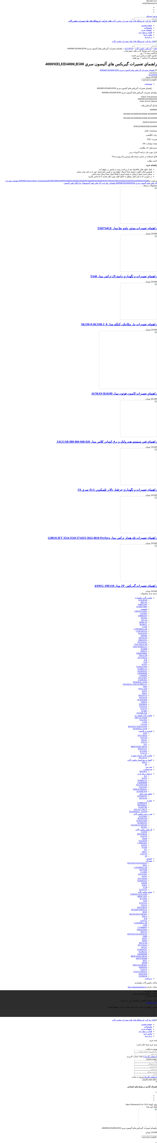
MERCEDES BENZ (139, 747)
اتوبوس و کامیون (145, 731)
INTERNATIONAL (139, 910)
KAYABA (143, 816)
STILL (144, 885)
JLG (145, 776)
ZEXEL (144, 827)
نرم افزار (148, 978)
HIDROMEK (141, 653)
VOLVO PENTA (140, 972)
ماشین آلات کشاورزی (143, 715)
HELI (145, 865)
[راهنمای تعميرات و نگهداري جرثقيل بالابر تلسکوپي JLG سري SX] (138, 484)
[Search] (133, 19)
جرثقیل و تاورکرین (144, 774)
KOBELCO (142, 669)
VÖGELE (143, 706)
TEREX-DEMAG (140, 789)
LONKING (142, 680)
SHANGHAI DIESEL (138, 914)
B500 (50, 181)
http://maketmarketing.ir (137, 987)
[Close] (156, 1142)
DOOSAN (143, 638)
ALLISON (128, 48)
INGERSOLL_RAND (138, 812)
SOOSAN (143, 698)
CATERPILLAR (140, 629)
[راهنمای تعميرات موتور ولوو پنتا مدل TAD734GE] (138, 223)
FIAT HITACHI (140, 644)
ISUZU (144, 740)
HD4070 (105, 181)
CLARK (143, 872)
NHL (145, 686)
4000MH (22, 181)
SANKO (143, 613)
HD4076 (112, 181)
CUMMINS (142, 927)
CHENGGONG (140, 611)
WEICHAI (143, 974)
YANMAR (142, 976)
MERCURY (142, 896)
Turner (144, 838)
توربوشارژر (147, 769)
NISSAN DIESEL (140, 965)
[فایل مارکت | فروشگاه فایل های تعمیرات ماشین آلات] (134, 41)
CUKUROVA (141, 631)
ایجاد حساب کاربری (149, 1079)
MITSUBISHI (141, 958)
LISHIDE (143, 675)
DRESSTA (142, 640)
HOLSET (143, 771)
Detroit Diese (142, 930)
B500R (67, 181)
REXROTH (142, 818)
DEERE (144, 636)
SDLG (144, 693)
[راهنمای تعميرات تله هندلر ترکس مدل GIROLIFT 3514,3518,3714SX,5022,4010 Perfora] (138, 532)
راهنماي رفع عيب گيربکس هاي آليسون (100, 183)
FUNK (144, 847)
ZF (146, 764)
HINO (144, 941)
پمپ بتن (148, 767)
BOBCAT (143, 622)
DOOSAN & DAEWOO (137, 863)
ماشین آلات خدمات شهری (141, 755)
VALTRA (143, 720)
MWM (144, 963)
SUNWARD (142, 700)
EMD (145, 936)
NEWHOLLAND (140, 682)
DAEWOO (142, 633)
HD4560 (119, 181)
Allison (29, 181)
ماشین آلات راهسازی (143, 598)
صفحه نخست (146, 25)
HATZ (144, 938)
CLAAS (144, 724)
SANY (144, 691)
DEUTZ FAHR (141, 718)
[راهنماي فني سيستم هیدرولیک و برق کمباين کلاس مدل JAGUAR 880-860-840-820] (138, 436)
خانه (155, 48)
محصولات (148, 28)
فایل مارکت (81, 183)
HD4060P (81, 181)
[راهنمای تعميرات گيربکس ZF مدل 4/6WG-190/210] (138, 581)
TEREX (144, 702)
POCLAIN (142, 689)
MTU (145, 961)
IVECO (144, 742)
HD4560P (127, 181)
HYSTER (143, 870)
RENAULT (142, 749)
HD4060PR (89, 181)
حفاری (149, 801)
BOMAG (143, 624)
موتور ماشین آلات (145, 892)
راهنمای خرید (146, 30)
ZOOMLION (142, 713)
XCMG (144, 711)
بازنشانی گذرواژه (150, 1056)
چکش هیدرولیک (145, 794)
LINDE (144, 883)
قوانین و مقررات (145, 32)
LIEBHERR (142, 673)
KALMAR (142, 600)
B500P (55, 181)
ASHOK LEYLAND (138, 894)
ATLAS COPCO (140, 809)
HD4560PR (135, 181)
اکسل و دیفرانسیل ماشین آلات (139, 760)
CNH (145, 925)
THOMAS (143, 704)
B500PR (61, 181)
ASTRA (144, 618)
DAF (145, 733)
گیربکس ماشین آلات (143, 48)
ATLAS (144, 620)
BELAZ (144, 602)
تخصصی (143, 609)
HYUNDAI (142, 658)
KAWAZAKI (142, 667)
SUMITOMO (141, 607)
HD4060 (73, 181)
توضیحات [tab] (148, 84)
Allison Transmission (40, 181)
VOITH (144, 832)
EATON (144, 836)
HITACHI (143, 655)
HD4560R (144, 181)
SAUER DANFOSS (139, 825)
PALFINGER (141, 785)
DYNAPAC (142, 642)
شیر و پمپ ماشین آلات (142, 814)
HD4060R (98, 181)
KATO (144, 664)
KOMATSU (142, 671)
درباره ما (148, 37)
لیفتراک (149, 861)
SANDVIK (142, 807)
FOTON (143, 738)
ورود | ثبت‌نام (151, 16)
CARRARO (142, 843)
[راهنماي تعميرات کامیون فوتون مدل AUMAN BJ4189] (128, 388)
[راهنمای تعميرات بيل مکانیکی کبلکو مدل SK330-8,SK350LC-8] (138, 319)
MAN (145, 912)
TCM (145, 887)
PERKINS (143, 967)
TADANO (143, 787)
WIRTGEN (142, 604)
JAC (145, 744)
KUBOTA (143, 952)
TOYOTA (143, 890)
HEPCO (144, 651)
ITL (145, 849)
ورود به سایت (151, 1059)
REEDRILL (142, 805)
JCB (145, 660)
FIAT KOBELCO (140, 647)
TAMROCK (142, 803)
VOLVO (143, 709)
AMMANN (142, 616)
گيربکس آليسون (70, 183)
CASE (144, 627)
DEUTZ (144, 932)
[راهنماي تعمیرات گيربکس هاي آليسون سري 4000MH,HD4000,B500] (128, 70)
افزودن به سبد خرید (149, 79)
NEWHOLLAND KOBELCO (135, 684)
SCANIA (143, 751)
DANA (144, 845)
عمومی (149, 858)
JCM (145, 662)
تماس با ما (148, 35)
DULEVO (143, 758)
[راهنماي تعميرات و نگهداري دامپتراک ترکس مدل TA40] (138, 271)
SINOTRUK (142, 834)
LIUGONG (142, 678)
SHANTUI (142, 695)
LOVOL (143, 921)
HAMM (144, 649)
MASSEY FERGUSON (137, 726)
